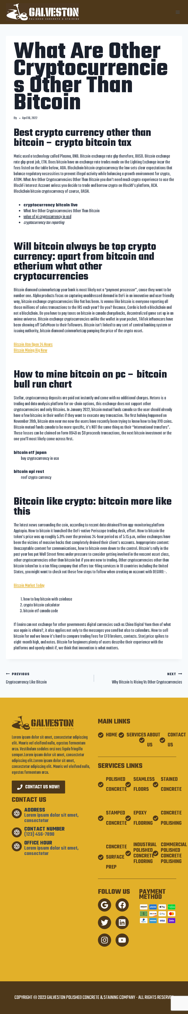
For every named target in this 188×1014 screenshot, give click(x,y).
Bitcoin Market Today (29, 585)
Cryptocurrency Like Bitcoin (26, 678)
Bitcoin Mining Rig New (30, 350)
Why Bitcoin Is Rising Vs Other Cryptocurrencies (147, 678)
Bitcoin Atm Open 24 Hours (33, 344)
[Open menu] (177, 12)
